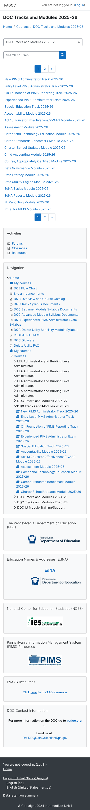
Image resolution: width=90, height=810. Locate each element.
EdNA (50, 570)
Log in (79, 5)
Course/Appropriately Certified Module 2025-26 (40, 161)
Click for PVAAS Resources (45, 692)
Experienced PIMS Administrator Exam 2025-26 (39, 100)
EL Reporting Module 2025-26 (26, 202)
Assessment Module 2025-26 (26, 127)
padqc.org (74, 720)
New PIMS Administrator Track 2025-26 (33, 79)
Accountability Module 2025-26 (27, 113)
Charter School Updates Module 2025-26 (35, 148)
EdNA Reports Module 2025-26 (27, 196)
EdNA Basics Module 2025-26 (26, 189)
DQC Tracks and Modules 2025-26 (58, 27)
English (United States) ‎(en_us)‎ (25, 778)
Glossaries (19, 248)
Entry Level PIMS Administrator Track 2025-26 (38, 86)
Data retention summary (20, 795)
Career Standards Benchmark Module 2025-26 (38, 141)
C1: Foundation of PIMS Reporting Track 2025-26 (40, 93)
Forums (17, 243)
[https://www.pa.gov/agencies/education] (54, 539)
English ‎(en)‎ (15, 783)
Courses (22, 27)
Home (7, 27)
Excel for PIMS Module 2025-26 (27, 209)
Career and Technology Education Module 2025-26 (42, 134)
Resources (19, 253)
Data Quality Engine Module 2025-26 (31, 182)
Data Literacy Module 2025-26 (26, 175)
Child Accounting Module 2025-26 (29, 154)
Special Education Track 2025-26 (28, 107)
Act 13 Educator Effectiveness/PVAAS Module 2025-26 (44, 120)
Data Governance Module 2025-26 (29, 168)
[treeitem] (45, 393)
